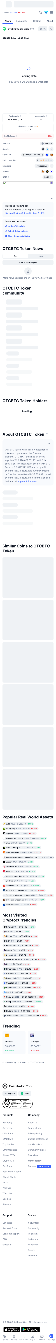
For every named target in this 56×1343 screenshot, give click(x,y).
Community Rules (37, 1149)
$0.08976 (23, 978)
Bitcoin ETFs (8, 1155)
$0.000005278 (24, 997)
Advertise (7, 1128)
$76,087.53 (21, 936)
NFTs (5, 1182)
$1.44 (17, 941)
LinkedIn (32, 1255)
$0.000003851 (23, 987)
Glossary (7, 1244)
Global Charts (9, 1177)
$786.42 (20, 955)
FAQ (4, 1239)
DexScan (7, 1166)
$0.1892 (20, 1006)
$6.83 (17, 931)
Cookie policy (35, 1144)
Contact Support (10, 1233)
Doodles (6, 1198)
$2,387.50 (22, 945)
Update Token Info (16, 226)
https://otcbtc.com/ (27, 481)
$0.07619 (22, 1011)
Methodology (35, 1160)
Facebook (33, 1244)
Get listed (7, 1222)
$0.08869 (17, 964)
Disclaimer (33, 1155)
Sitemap (6, 1204)
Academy (7, 1122)
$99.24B (13, 13)
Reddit (31, 1250)
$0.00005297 (26, 1015)
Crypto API (8, 1160)
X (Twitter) (33, 1222)
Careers (32, 1166)
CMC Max (7, 1139)
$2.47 (25, 959)
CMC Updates (9, 1149)
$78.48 (22, 969)
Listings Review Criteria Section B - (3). (25, 213)
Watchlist (7, 1193)
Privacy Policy (35, 1133)
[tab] (15, 256)
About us (32, 1122)
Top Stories (8, 1144)
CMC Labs (7, 1133)
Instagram (33, 1239)
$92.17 (19, 950)
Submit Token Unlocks (18, 231)
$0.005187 (24, 1001)
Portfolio (6, 1188)
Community (34, 1228)
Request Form (9, 1228)
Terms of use (34, 1128)
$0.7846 (18, 992)
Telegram (32, 1233)
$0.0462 (20, 927)
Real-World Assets (11, 1171)
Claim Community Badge (19, 236)
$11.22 (21, 983)
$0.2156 (21, 973)
